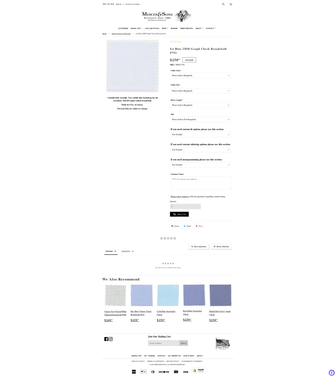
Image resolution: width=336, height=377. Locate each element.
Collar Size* (175, 84)
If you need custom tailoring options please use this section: (201, 144)
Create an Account (132, 4)
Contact (210, 28)
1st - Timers (149, 355)
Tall (172, 114)
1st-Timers (123, 28)
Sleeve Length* (177, 100)
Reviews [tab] (109, 251)
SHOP (164, 28)
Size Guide (189, 59)
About (198, 28)
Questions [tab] (126, 251)
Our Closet (188, 355)
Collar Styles (152, 28)
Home (104, 33)
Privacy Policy (138, 361)
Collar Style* (176, 70)
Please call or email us (180, 196)
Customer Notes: (177, 174)
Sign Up (183, 343)
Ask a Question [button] (200, 246)
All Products (174, 355)
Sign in (118, 4)
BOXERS (174, 28)
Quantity (173, 201)
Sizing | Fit (136, 28)
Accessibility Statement (191, 361)
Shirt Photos (186, 28)
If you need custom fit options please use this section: (197, 129)
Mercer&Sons (160, 364)
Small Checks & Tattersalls (121, 33)
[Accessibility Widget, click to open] (332, 373)
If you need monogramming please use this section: (196, 159)
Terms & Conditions (155, 361)
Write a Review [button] (222, 246)
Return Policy (173, 361)
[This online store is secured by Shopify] (198, 372)
